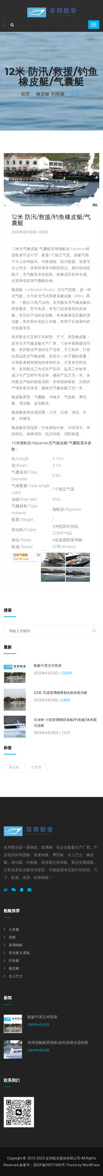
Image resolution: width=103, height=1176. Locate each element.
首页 (25, 94)
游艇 (12, 937)
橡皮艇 (43, 94)
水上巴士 (16, 976)
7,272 (65, 733)
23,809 (66, 673)
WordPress (91, 1165)
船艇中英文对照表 (48, 665)
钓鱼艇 (58, 94)
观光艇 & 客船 (19, 953)
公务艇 (14, 929)
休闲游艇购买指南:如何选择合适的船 (58, 1042)
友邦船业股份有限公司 (63, 1158)
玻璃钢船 (16, 945)
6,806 (65, 700)
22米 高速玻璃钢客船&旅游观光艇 (60, 692)
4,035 (43, 232)
